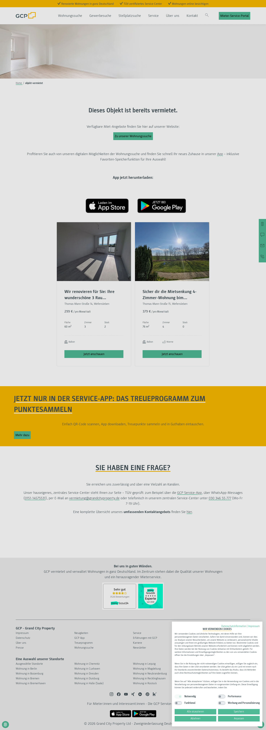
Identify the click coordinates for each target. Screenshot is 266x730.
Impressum (254, 626)
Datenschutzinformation (233, 626)
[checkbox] (178, 696)
